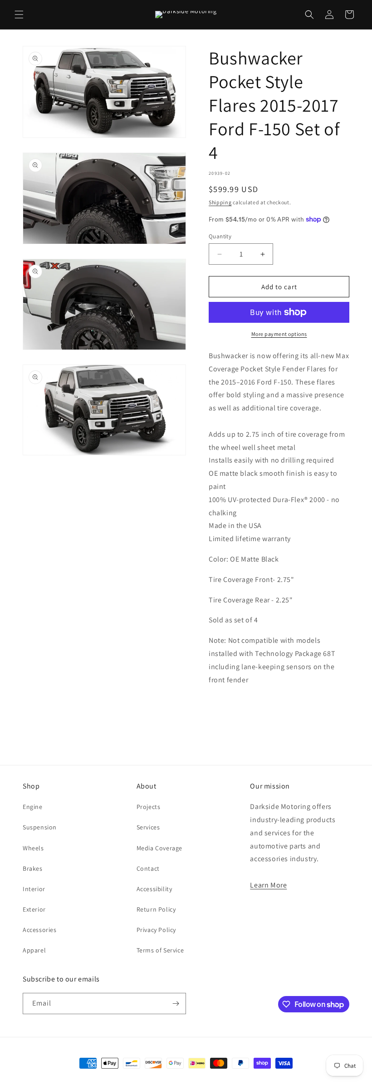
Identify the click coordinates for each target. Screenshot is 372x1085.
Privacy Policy (156, 930)
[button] (19, 15)
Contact (148, 868)
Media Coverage (159, 848)
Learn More (268, 885)
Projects (149, 807)
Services (148, 827)
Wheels (33, 848)
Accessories (40, 930)
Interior (34, 889)
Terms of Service (160, 950)
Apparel (34, 950)
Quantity (220, 236)
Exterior (34, 909)
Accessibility (154, 889)
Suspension (40, 827)
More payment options (279, 333)
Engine (33, 807)
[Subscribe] (176, 1003)
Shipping (220, 202)
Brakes (33, 868)
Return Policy (156, 909)
